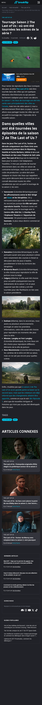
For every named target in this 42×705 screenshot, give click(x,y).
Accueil (4, 7)
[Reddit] (35, 38)
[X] (31, 38)
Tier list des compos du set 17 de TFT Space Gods (20, 630)
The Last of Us (25, 7)
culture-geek (7, 42)
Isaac (9, 197)
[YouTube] (29, 610)
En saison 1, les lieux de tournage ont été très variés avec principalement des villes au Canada (21, 103)
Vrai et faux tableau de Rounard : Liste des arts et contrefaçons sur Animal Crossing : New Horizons (20, 626)
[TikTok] (36, 610)
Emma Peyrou (16, 469)
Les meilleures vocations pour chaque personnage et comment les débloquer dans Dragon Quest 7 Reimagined (20, 635)
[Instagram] (25, 610)
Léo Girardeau (16, 567)
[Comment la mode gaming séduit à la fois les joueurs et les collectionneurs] (21, 588)
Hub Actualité (13, 7)
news (15, 42)
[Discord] (22, 610)
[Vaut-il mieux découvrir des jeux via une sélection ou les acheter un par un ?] (21, 576)
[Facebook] (28, 38)
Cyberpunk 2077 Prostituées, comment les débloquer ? (18, 640)
